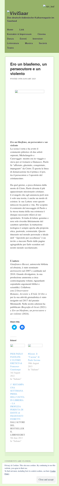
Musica (29, 43)
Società (43, 43)
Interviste (38, 38)
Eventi (23, 38)
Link (21, 29)
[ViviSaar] (17, 13)
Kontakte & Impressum (19, 34)
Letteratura (13, 43)
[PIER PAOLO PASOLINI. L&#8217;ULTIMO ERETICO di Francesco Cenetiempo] (17, 348)
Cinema (42, 34)
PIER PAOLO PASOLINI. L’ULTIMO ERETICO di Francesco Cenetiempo (16, 361)
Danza (10, 38)
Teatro (10, 47)
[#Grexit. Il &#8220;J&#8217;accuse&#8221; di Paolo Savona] (35, 348)
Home (10, 29)
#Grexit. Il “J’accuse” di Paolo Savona (34, 357)
